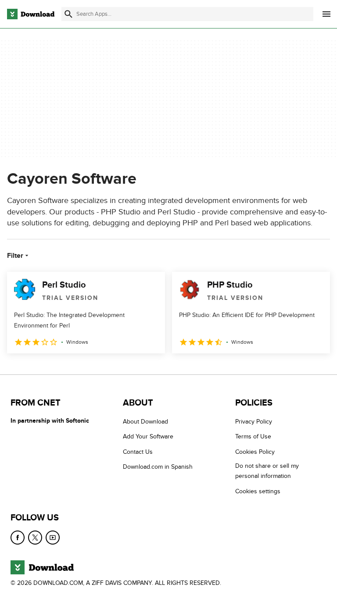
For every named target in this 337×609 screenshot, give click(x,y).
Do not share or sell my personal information (267, 471)
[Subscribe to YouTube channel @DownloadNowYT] (53, 538)
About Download (145, 421)
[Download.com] (30, 14)
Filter (15, 255)
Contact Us (138, 451)
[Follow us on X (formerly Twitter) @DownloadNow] (35, 538)
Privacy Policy (253, 421)
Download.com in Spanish (158, 466)
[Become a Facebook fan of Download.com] (18, 538)
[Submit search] (68, 14)
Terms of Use (253, 436)
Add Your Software (148, 436)
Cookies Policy (255, 451)
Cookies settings (257, 491)
